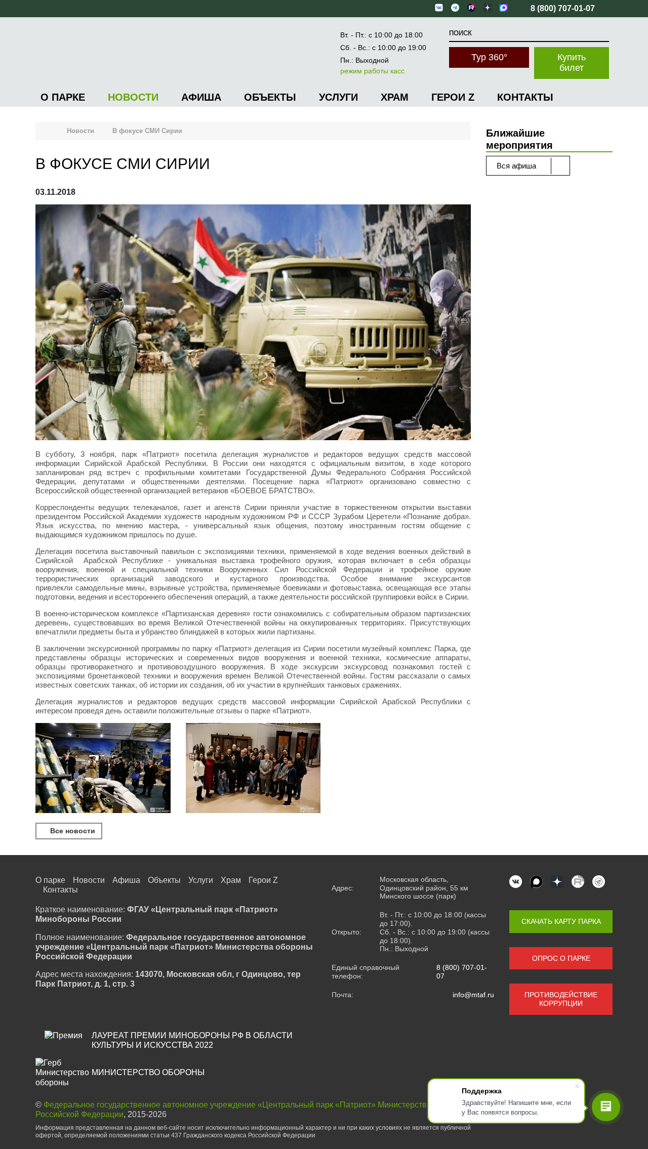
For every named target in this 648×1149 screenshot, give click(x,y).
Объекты (270, 97)
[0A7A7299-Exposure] (103, 769)
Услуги (338, 97)
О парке (62, 97)
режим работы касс (372, 71)
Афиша (201, 97)
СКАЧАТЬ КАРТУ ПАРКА (561, 921)
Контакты (525, 97)
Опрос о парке (561, 958)
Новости (133, 97)
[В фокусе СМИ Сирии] (253, 323)
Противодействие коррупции (560, 999)
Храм (395, 97)
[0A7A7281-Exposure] (253, 769)
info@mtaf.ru (473, 995)
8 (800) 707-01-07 (461, 971)
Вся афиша (517, 165)
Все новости (71, 831)
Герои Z (452, 97)
